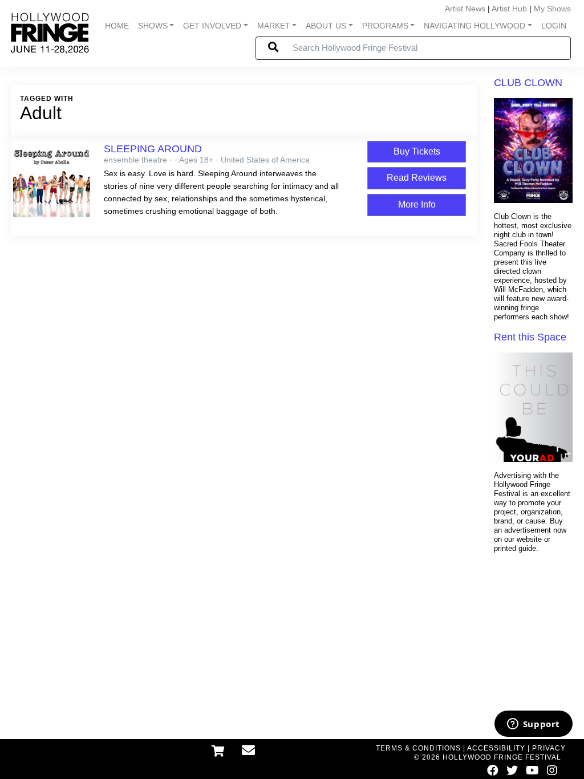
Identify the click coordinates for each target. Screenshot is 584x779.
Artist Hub (509, 8)
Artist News (465, 8)
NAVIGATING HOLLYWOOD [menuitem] (474, 25)
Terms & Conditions (418, 748)
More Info (417, 204)
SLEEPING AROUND (153, 149)
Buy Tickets (417, 151)
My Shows (552, 8)
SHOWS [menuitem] (153, 25)
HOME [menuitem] (117, 25)
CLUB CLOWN (528, 82)
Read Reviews (417, 177)
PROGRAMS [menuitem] (385, 25)
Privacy (549, 748)
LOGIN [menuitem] (553, 25)
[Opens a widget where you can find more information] (533, 725)
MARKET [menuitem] (273, 25)
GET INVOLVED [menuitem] (212, 25)
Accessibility (496, 748)
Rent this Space (530, 337)
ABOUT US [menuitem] (326, 25)
